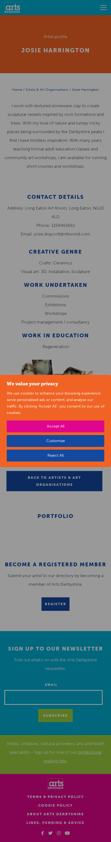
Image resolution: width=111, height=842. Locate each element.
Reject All (55, 455)
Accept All (55, 426)
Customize (55, 441)
